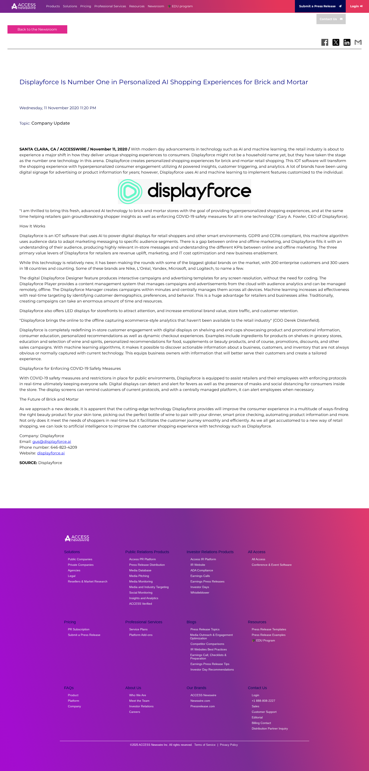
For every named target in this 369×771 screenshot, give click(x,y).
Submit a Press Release (317, 6)
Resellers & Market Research (87, 581)
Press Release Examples (269, 635)
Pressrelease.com (202, 706)
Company (74, 706)
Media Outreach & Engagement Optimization (211, 636)
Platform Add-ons (140, 635)
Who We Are (137, 695)
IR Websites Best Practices (208, 649)
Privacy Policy (229, 744)
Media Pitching (139, 576)
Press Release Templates (269, 629)
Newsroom (156, 6)
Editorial (257, 717)
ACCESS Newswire (203, 695)
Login (354, 6)
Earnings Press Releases (207, 581)
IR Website (197, 564)
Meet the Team (139, 700)
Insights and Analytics (143, 598)
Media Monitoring (141, 581)
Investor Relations (141, 706)
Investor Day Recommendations (212, 669)
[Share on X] (335, 42)
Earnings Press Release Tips (209, 664)
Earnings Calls (200, 576)
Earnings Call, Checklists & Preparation (208, 656)
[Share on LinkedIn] (347, 42)
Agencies (74, 570)
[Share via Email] (358, 42)
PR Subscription (78, 629)
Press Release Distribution (147, 564)
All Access (258, 559)
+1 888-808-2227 (263, 700)
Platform (73, 700)
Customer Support (264, 712)
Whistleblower (199, 592)
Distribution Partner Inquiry (270, 728)
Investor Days (199, 587)
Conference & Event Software (272, 564)
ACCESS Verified (140, 603)
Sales (255, 706)
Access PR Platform (142, 559)
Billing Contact (261, 723)
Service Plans (138, 629)
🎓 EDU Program (263, 640)
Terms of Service (204, 744)
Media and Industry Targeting (149, 587)
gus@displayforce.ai (51, 441)
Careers (134, 712)
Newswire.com (200, 700)
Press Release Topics (205, 629)
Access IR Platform (203, 559)
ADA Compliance (201, 570)
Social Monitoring (140, 592)
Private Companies (81, 564)
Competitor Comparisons (207, 644)
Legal (71, 576)
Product (73, 695)
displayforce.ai (51, 453)
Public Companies (80, 559)
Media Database (140, 570)
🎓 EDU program (180, 6)
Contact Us (328, 19)
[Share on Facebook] (324, 42)
